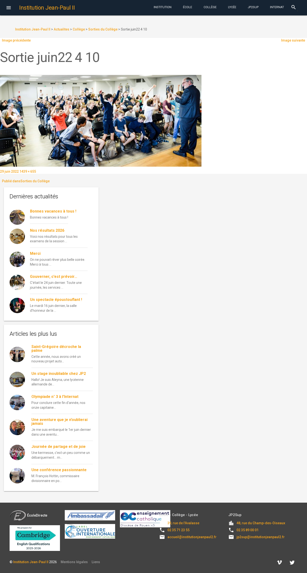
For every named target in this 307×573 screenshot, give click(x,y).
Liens (96, 562)
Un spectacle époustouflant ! (56, 299)
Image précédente (16, 40)
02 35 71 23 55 (178, 530)
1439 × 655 (27, 171)
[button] (8, 8)
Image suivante (293, 40)
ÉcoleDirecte (37, 515)
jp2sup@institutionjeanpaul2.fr (260, 537)
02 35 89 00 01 (247, 530)
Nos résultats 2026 (47, 230)
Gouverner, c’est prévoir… (53, 276)
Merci (35, 253)
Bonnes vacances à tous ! (53, 211)
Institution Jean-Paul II (30, 562)
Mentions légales (74, 562)
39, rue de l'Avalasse (183, 523)
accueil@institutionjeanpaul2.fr (192, 537)
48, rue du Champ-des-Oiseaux (260, 523)
